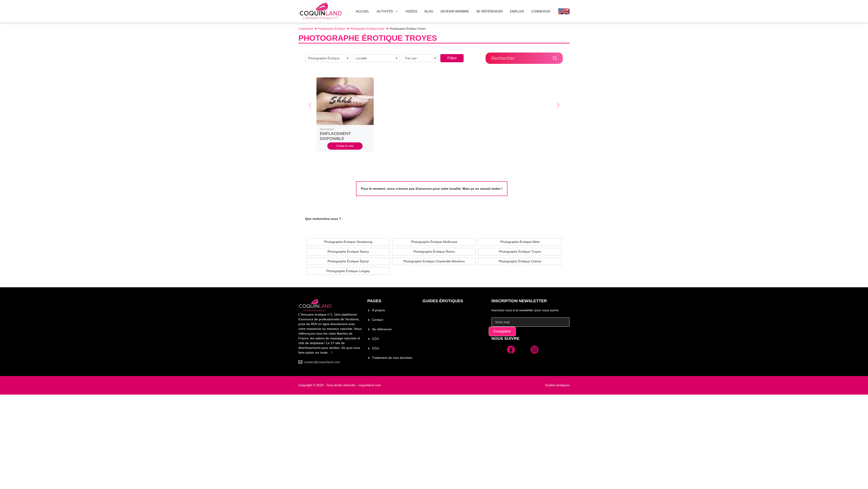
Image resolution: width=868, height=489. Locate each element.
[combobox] (328, 58)
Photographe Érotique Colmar (520, 261)
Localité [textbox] (361, 58)
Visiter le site (345, 146)
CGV (375, 338)
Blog (429, 11)
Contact (377, 319)
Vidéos (411, 11)
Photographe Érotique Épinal (348, 261)
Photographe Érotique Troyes (520, 251)
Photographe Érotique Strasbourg (348, 242)
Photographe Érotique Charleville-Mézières (434, 261)
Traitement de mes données (392, 358)
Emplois (517, 11)
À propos (378, 310)
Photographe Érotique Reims (434, 251)
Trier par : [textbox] (412, 58)
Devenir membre (455, 11)
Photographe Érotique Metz (520, 242)
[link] (345, 114)
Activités (385, 11)
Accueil (362, 11)
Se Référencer (489, 11)
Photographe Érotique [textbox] (324, 58)
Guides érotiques (442, 301)
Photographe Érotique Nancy (348, 251)
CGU (375, 348)
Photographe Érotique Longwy (348, 271)
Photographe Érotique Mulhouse (434, 242)
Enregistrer (502, 331)
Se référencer (382, 329)
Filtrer (452, 58)
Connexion (540, 11)
